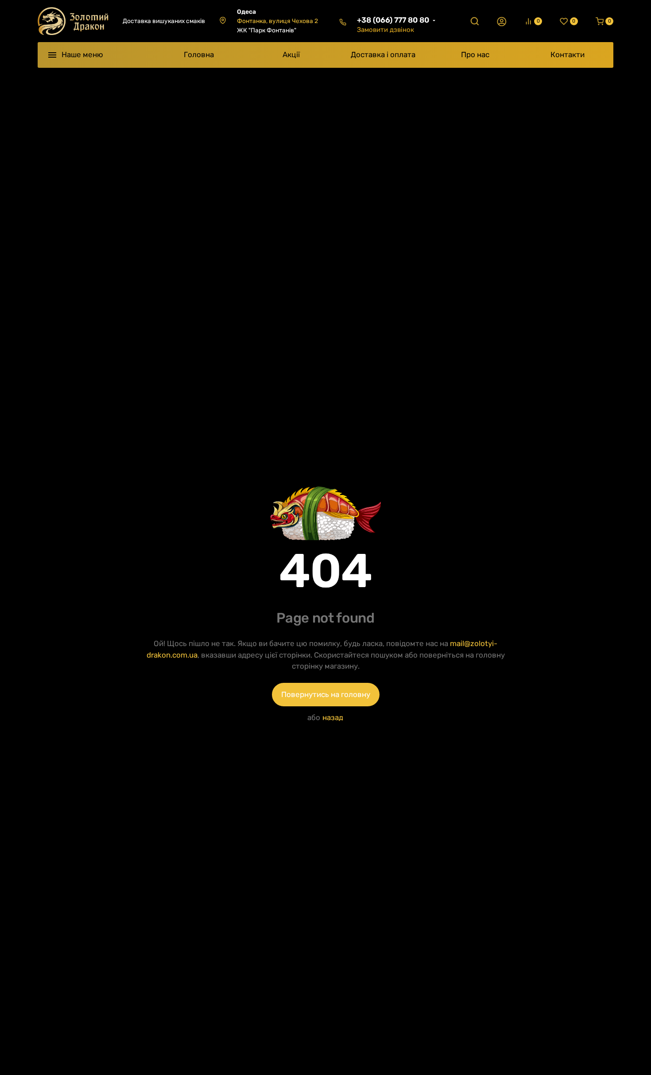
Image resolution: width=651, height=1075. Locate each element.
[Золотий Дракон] (73, 21)
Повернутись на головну (325, 694)
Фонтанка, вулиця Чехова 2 (277, 20)
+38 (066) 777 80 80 (393, 20)
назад (332, 717)
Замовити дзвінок (385, 30)
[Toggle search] (475, 21)
